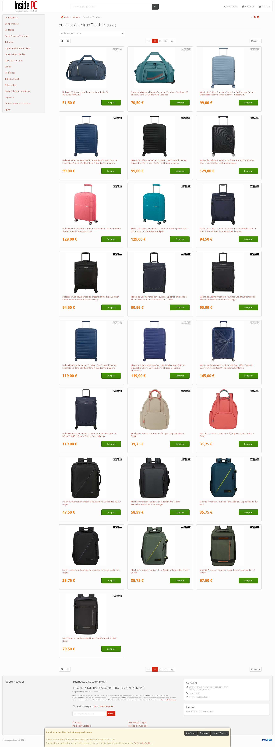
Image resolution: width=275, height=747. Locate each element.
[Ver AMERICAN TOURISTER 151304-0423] (91, 614)
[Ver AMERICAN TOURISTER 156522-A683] (229, 409)
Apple (8, 109)
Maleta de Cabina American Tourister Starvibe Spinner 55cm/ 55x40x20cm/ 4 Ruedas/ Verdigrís (160, 230)
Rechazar (204, 733)
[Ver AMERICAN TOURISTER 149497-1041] (229, 272)
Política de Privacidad (168, 700)
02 (160, 41)
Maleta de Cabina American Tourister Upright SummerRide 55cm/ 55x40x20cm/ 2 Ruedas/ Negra (227, 298)
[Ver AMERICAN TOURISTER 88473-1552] (229, 341)
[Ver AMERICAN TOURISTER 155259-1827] (229, 68)
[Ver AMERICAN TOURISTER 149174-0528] (229, 477)
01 (155, 41)
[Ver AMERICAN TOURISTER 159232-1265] (91, 68)
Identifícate (231, 6)
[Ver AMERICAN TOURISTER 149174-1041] (91, 546)
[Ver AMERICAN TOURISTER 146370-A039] (91, 204)
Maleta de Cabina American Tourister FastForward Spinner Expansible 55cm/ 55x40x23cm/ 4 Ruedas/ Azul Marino (90, 161)
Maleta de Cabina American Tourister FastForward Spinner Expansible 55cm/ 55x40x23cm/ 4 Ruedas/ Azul (228, 93)
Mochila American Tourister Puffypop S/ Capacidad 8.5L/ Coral (227, 435)
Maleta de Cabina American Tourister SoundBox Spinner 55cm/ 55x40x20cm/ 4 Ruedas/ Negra (227, 161)
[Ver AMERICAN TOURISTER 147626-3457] (229, 546)
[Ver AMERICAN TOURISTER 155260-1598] (91, 341)
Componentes (11, 23)
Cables (8, 66)
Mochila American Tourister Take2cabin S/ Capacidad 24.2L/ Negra (91, 571)
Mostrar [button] (254, 41)
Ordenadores (11, 17)
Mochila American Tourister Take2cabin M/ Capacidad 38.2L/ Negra (91, 503)
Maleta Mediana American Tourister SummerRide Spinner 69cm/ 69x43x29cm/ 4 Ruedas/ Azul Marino (89, 435)
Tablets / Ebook (12, 78)
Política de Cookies (143, 743)
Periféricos (10, 72)
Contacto (249, 6)
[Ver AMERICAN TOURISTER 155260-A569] (160, 341)
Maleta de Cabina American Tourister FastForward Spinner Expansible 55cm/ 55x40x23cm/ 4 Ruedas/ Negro (159, 161)
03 (166, 41)
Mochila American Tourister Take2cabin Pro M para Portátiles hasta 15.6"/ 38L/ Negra (155, 503)
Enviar (111, 713)
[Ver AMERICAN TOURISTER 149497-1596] (160, 272)
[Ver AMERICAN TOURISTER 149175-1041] (91, 477)
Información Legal (137, 722)
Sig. (171, 41)
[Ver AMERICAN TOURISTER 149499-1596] (91, 409)
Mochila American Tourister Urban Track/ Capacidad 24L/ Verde (227, 571)
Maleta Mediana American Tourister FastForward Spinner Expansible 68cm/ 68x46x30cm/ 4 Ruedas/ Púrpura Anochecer (158, 368)
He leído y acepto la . (95, 706)
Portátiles (9, 29)
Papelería (9, 97)
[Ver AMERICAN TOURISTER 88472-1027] (229, 136)
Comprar (111, 102)
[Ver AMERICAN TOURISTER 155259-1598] (91, 136)
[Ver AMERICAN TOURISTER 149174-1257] (160, 546)
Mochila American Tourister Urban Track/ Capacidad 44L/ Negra (89, 639)
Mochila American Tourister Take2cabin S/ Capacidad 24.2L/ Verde (160, 571)
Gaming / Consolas (13, 60)
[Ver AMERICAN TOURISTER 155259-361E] (160, 136)
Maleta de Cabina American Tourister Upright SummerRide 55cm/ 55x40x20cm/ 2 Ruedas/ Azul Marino (159, 298)
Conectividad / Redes (15, 54)
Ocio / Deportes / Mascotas (18, 103)
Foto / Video (10, 85)
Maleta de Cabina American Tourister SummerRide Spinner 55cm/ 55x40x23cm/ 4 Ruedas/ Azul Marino (228, 230)
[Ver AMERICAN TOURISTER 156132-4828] (160, 68)
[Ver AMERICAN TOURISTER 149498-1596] (229, 204)
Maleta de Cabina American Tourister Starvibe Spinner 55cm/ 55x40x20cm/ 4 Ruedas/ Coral (91, 230)
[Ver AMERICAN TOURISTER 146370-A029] (160, 204)
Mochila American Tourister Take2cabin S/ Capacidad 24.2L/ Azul (229, 503)
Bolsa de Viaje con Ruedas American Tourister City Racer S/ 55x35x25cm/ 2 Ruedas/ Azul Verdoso (159, 93)
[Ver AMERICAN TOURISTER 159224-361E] (160, 477)
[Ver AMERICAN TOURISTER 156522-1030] (160, 409)
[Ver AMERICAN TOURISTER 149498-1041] (91, 272)
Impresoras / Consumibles (17, 48)
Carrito (264, 6)
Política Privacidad (81, 725)
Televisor (9, 42)
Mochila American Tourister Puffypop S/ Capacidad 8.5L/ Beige (158, 435)
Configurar (191, 733)
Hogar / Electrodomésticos (17, 91)
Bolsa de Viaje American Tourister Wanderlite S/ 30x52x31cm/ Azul (85, 93)
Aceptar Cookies (219, 733)
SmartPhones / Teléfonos (17, 36)
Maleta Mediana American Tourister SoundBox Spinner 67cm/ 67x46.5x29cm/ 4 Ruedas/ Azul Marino (226, 366)
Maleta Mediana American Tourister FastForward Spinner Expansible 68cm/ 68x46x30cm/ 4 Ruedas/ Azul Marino (89, 366)
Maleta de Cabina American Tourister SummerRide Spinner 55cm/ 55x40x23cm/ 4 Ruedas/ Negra (90, 298)
